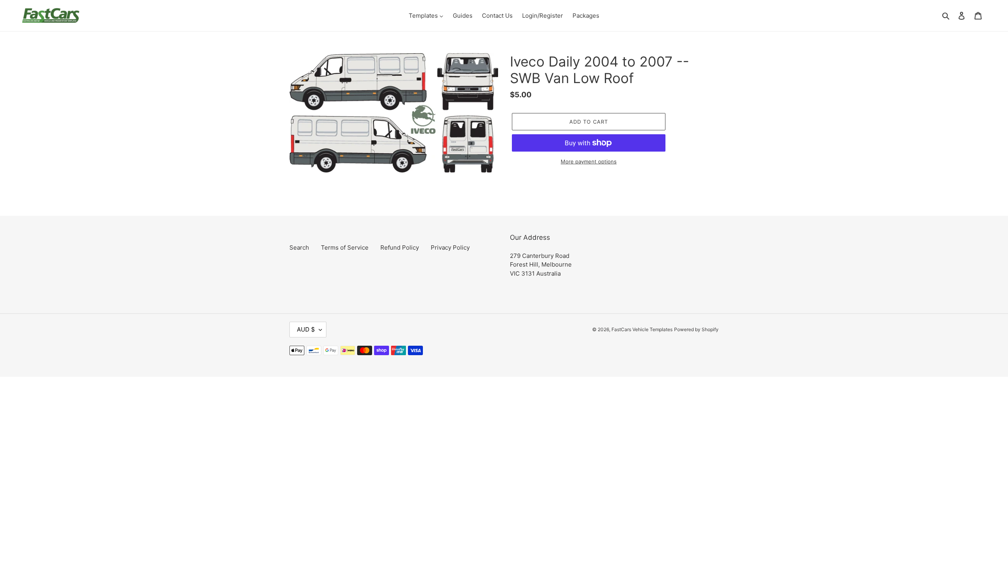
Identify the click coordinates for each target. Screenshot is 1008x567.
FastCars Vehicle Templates (642, 329)
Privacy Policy (450, 247)
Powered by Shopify (696, 329)
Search (299, 247)
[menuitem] (426, 15)
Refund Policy (399, 247)
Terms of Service (345, 247)
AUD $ (306, 329)
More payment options (589, 161)
